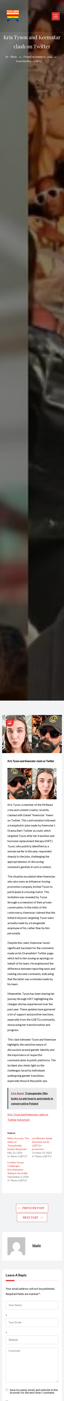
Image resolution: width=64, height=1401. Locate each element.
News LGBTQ (34, 61)
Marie (14, 56)
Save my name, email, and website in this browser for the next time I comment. (34, 1391)
